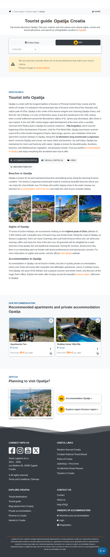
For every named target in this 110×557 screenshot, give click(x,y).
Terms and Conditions (19, 479)
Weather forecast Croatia (69, 449)
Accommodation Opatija (25, 160)
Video (73, 160)
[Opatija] (20, 208)
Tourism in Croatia (65, 473)
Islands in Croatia (17, 520)
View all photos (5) (53, 160)
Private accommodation (20, 511)
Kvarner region (31, 12)
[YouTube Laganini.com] (28, 450)
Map (80, 42)
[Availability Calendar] (51, 353)
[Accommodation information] (51, 348)
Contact (60, 495)
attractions (32, 42)
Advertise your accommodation (74, 515)
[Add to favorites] (51, 320)
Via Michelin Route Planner (70, 468)
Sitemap (35, 479)
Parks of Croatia (64, 459)
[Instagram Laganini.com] (20, 450)
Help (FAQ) (62, 504)
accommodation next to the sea (35, 189)
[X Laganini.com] (36, 450)
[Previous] (14, 330)
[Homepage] (10, 12)
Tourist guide (19, 12)
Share (97, 12)
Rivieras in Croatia (17, 515)
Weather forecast (22, 167)
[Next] (49, 330)
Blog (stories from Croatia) (21, 506)
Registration (65, 525)
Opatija (82, 30)
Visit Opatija (66, 253)
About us (61, 500)
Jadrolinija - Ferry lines (68, 464)
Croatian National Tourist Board (72, 454)
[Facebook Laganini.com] (12, 450)
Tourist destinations (18, 497)
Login (61, 520)
